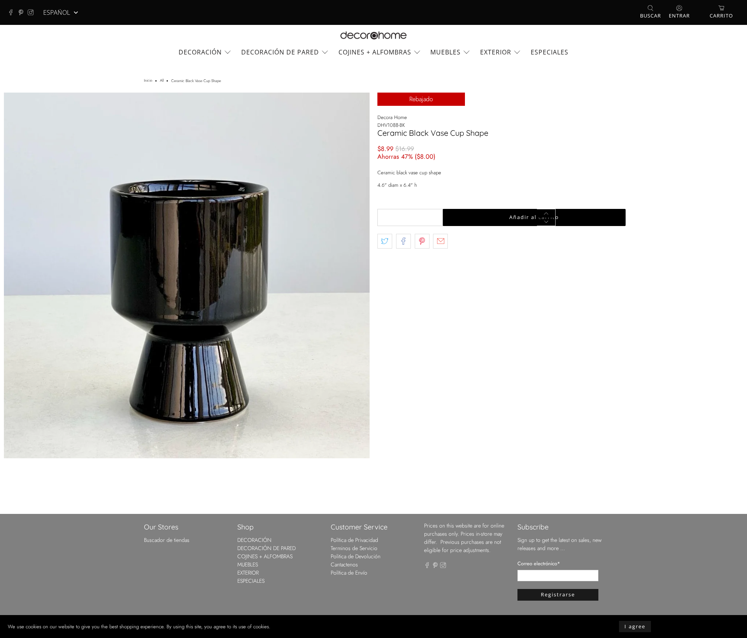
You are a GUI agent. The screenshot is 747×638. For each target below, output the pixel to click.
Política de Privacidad (354, 540)
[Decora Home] (373, 36)
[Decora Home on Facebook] (13, 12)
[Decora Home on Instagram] (33, 12)
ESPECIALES (549, 52)
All (162, 81)
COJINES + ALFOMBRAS (374, 52)
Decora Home (392, 117)
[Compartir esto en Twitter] (384, 241)
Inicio (148, 81)
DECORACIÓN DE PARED (280, 52)
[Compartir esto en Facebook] (403, 241)
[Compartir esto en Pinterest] (422, 241)
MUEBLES (445, 52)
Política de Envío (349, 573)
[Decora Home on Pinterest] (23, 12)
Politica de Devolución (356, 556)
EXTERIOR (495, 52)
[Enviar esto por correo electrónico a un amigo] (440, 241)
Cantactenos (344, 564)
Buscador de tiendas (166, 540)
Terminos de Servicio (354, 548)
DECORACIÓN (200, 52)
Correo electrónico (538, 563)
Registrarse (558, 594)
